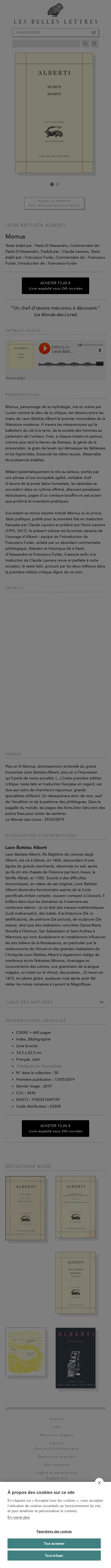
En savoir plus (19, 1517)
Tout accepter (54, 1543)
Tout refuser (54, 1556)
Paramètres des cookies (54, 1531)
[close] (99, 1482)
